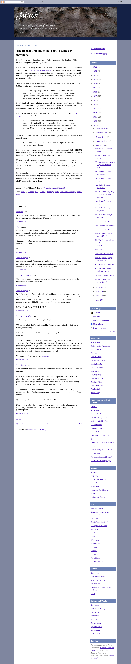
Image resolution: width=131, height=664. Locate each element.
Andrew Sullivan (97, 634)
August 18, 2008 (21, 270)
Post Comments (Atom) (36, 429)
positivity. (45, 356)
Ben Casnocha (96, 349)
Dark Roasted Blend (98, 576)
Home (49, 423)
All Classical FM (97, 508)
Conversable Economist (99, 360)
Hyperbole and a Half (98, 580)
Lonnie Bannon (96, 424)
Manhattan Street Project (99, 490)
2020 (95, 75)
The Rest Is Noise (97, 561)
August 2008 (100, 145)
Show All (112, 332)
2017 (95, 88)
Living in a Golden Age (99, 421)
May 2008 (99, 295)
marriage (50, 191)
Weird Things (95, 392)
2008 (95, 125)
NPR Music (95, 540)
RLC (92, 439)
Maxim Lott (95, 432)
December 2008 (101, 128)
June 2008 (99, 291)
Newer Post (20, 423)
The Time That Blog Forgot (101, 460)
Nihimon (19, 211)
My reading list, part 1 (103, 229)
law (36, 191)
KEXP (93, 536)
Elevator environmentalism (105, 275)
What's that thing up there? (104, 264)
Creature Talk (95, 612)
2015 (95, 96)
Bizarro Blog (95, 573)
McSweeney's (95, 583)
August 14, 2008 (21, 221)
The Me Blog (95, 453)
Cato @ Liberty (96, 356)
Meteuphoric (98, 324)
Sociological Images (98, 497)
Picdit (93, 493)
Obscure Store (96, 623)
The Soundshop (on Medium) (101, 457)
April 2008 (100, 300)
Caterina (94, 353)
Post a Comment (22, 419)
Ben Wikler (95, 410)
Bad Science (95, 605)
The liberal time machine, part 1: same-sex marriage (44, 52)
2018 (95, 83)
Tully (18, 227)
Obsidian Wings (96, 382)
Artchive (94, 472)
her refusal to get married (41, 70)
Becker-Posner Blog (98, 608)
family (23, 191)
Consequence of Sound (99, 525)
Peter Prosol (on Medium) (100, 435)
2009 (95, 121)
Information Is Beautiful (99, 482)
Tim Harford (95, 389)
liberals (42, 191)
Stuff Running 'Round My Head (102, 449)
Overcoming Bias (97, 385)
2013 (95, 104)
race (57, 191)
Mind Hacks (95, 619)
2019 (95, 79)
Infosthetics (95, 486)
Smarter (93, 446)
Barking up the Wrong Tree (100, 346)
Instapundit (95, 371)
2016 (95, 92)
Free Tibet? (99, 249)
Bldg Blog (94, 475)
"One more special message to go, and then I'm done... (105, 165)
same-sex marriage (68, 191)
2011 (95, 112)
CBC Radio (95, 518)
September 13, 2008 (22, 359)
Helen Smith (95, 630)
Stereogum (94, 554)
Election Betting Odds (99, 417)
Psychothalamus (96, 626)
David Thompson (97, 367)
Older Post (78, 423)
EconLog (96, 316)
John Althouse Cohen (25, 275)
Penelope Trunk (99, 327)
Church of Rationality (98, 414)
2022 (95, 67)
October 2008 (101, 137)
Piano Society (96, 543)
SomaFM (94, 550)
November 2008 (102, 132)
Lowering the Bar (97, 378)
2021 (95, 71)
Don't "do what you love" (104, 253)
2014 (95, 100)
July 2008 (99, 287)
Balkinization (95, 342)
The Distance (95, 558)
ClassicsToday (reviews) (99, 522)
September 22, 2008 (22, 414)
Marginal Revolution (101, 320)
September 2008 (102, 141)
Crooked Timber (97, 364)
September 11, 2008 (22, 310)
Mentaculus (95, 615)
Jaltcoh (28, 15)
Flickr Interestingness (98, 479)
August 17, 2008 (21, 252)
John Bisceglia (22, 257)
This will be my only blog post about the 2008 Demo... (104, 194)
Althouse (96, 312)
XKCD (93, 593)
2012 (95, 108)
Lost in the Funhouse (98, 428)
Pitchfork (94, 547)
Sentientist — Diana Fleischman (102, 442)
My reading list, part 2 (103, 221)
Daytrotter (94, 529)
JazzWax (94, 533)
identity (31, 191)
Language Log (96, 374)
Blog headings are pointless (105, 225)
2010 (95, 117)
